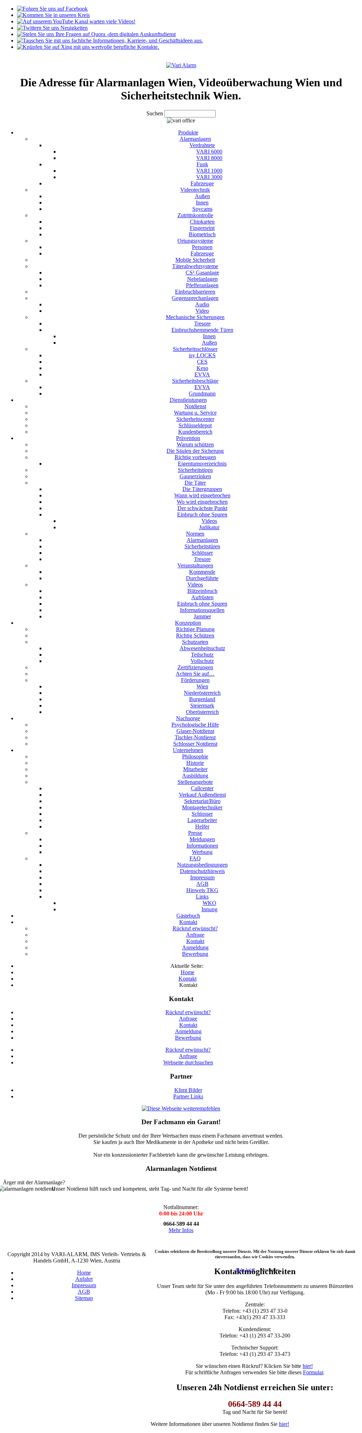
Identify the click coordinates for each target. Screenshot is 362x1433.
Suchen (155, 113)
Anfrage (188, 1019)
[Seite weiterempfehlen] (181, 1108)
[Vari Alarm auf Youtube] (76, 21)
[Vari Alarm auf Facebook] (52, 9)
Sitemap (84, 1298)
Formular (313, 1372)
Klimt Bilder (188, 1090)
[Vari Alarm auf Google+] (53, 15)
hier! (308, 1366)
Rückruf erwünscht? (188, 1012)
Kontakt (188, 1025)
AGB (84, 1292)
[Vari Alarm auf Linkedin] (110, 40)
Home (84, 1273)
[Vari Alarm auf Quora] (96, 34)
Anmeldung (188, 1031)
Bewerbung (188, 1038)
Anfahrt (84, 1279)
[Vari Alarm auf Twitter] (52, 28)
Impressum (84, 1285)
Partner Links (188, 1096)
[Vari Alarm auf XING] (88, 47)
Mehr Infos (181, 1230)
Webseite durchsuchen (188, 1062)
